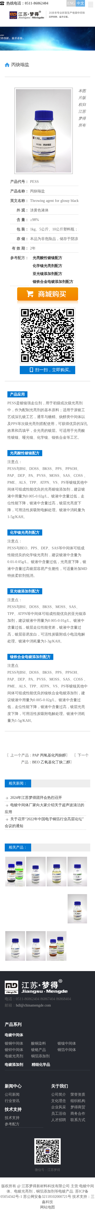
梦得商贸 (77, 1107)
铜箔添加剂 (40, 1056)
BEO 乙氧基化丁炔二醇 (51, 762)
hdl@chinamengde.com (33, 1005)
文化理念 (58, 1101)
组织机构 (77, 1101)
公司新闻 (12, 1094)
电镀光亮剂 (14, 1056)
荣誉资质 (77, 1094)
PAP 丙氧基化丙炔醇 (49, 755)
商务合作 (77, 1114)
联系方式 (77, 1120)
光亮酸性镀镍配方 (47, 258)
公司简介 (58, 1094)
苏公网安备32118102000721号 (47, 1197)
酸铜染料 (38, 1043)
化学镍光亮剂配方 (47, 266)
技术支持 (12, 1118)
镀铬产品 (38, 1050)
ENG (71, 3)
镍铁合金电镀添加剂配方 (53, 282)
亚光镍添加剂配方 (47, 274)
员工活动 (58, 1114)
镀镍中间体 (67, 1043)
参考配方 (12, 1124)
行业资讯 (12, 1101)
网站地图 (47, 1207)
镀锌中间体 (14, 1050)
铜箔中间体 (67, 1050)
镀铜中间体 (14, 1043)
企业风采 (58, 1107)
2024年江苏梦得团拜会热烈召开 (36, 798)
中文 (80, 3)
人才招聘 (58, 1120)
